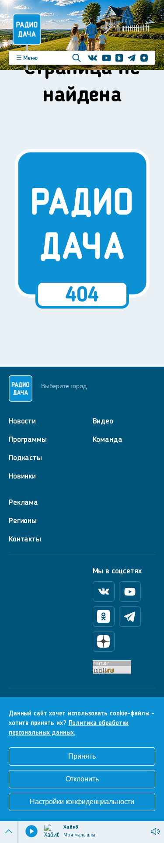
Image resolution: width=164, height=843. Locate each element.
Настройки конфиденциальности (82, 801)
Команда (107, 440)
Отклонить (82, 779)
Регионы (23, 521)
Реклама (23, 502)
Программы (28, 440)
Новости (22, 421)
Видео (103, 421)
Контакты (25, 539)
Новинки (22, 476)
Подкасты (25, 458)
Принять (81, 756)
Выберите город (63, 385)
